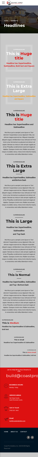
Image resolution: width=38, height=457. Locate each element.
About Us (14, 431)
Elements (14, 20)
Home (6, 20)
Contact (23, 431)
